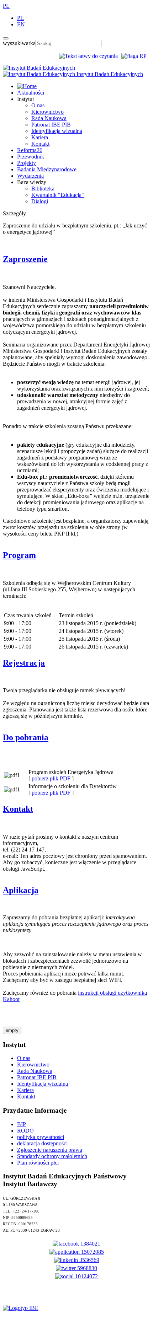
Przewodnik (30, 157)
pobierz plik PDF (52, 778)
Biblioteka (42, 189)
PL (6, 6)
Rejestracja (24, 662)
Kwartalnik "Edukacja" (57, 195)
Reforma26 (29, 150)
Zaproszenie (25, 259)
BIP (21, 1124)
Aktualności (30, 93)
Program (19, 555)
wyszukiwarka (19, 43)
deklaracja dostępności (42, 1143)
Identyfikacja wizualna (56, 131)
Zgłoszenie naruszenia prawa (49, 1150)
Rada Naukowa (49, 118)
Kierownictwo (47, 112)
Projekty (26, 163)
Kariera (39, 137)
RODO (25, 1131)
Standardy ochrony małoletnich (52, 1156)
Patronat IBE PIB (51, 125)
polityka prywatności (40, 1137)
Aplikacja (20, 890)
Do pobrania (25, 737)
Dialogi (39, 201)
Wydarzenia (30, 176)
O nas (37, 105)
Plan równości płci (38, 1163)
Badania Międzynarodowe (46, 169)
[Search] (6, 38)
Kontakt (40, 144)
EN (21, 24)
